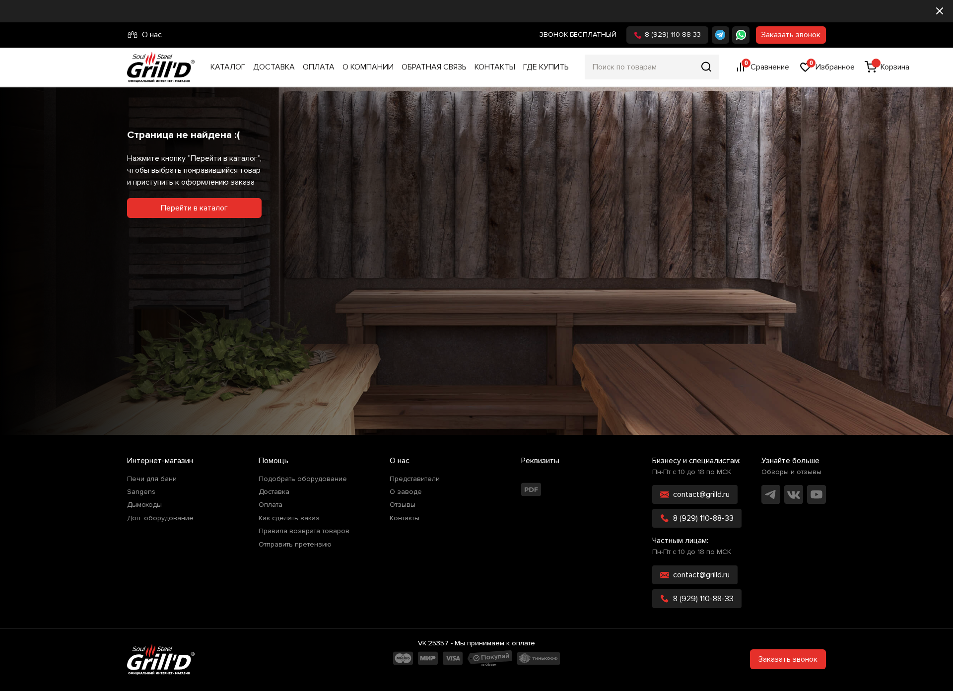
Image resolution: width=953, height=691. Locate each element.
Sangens (141, 491)
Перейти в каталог (194, 208)
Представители (415, 479)
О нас (152, 35)
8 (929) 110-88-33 (673, 34)
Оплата (319, 67)
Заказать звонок (790, 35)
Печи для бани (152, 479)
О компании (368, 67)
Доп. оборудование (160, 518)
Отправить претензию (295, 544)
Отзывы (402, 504)
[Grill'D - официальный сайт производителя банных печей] (161, 659)
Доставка (274, 67)
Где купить (546, 67)
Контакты (495, 67)
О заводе (406, 491)
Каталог (227, 67)
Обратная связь (434, 67)
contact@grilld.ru (701, 494)
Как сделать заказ (289, 518)
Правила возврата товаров (304, 531)
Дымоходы (144, 504)
